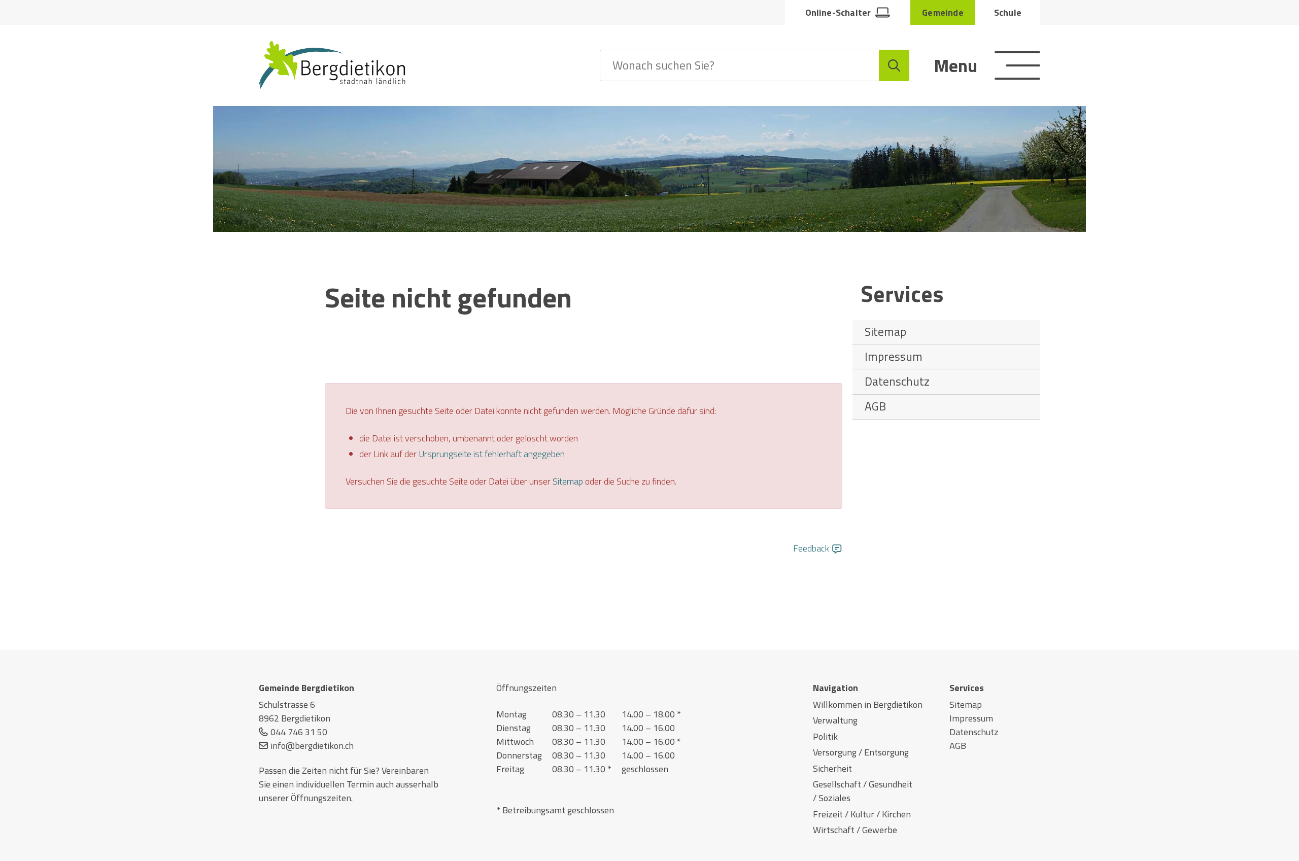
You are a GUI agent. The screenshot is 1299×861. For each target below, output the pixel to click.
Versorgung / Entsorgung (861, 752)
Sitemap (885, 331)
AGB (875, 406)
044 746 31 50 (298, 732)
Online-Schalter (838, 12)
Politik (825, 736)
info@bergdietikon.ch (312, 745)
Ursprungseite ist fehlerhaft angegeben (492, 454)
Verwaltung (835, 720)
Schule (1007, 12)
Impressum (893, 356)
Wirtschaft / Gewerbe (855, 830)
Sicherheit (832, 768)
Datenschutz (897, 381)
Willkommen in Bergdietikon (867, 704)
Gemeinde (942, 12)
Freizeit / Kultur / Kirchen (862, 814)
